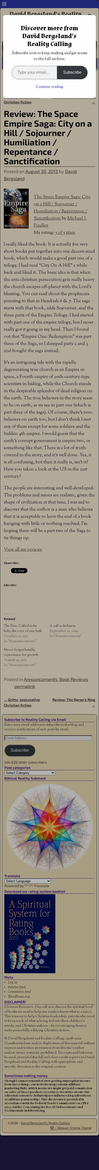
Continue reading (49, 86)
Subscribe (72, 72)
